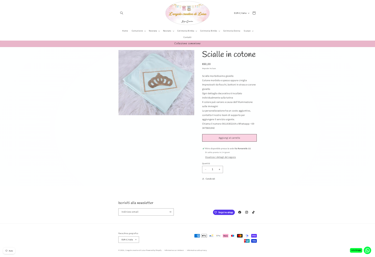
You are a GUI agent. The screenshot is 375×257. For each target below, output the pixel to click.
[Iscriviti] (170, 212)
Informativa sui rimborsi (174, 250)
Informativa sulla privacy (197, 250)
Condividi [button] (210, 178)
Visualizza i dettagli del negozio (220, 157)
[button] (121, 13)
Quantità (206, 163)
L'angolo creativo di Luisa (135, 250)
